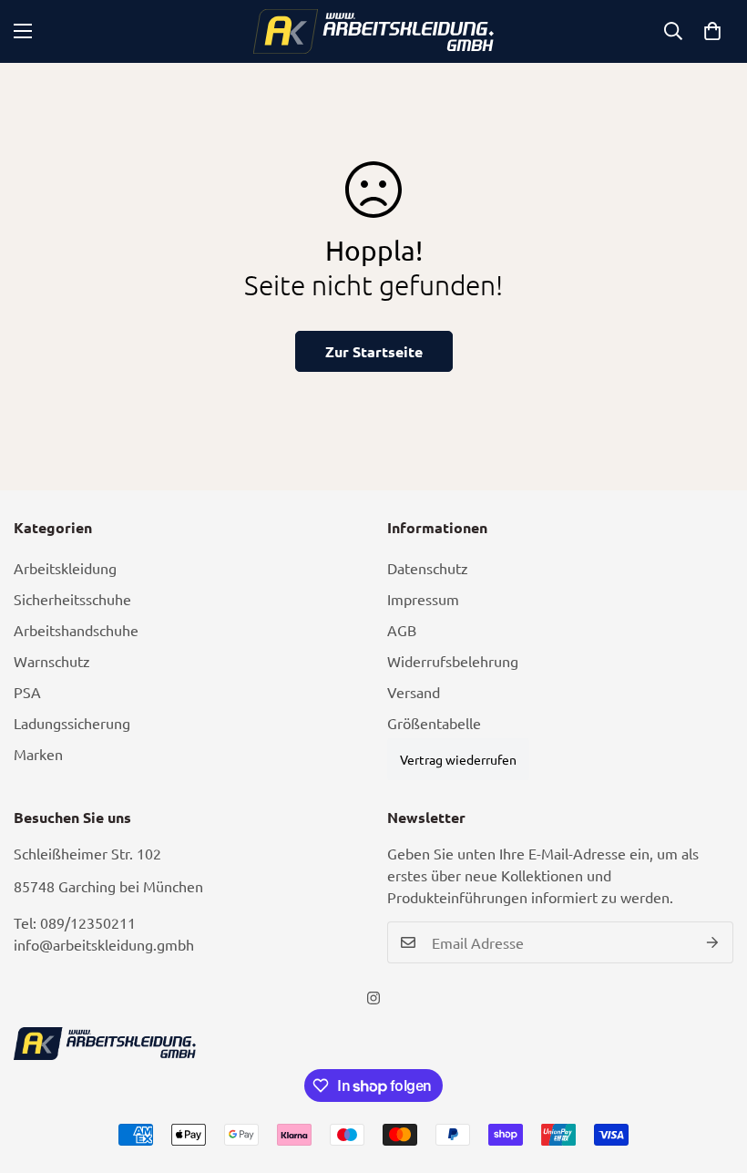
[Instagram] (373, 998)
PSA (27, 692)
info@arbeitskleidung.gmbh (104, 944)
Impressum (423, 599)
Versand (413, 692)
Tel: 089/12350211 (75, 922)
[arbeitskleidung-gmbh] (374, 31)
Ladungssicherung (72, 723)
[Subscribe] (712, 942)
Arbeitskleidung (65, 568)
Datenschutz (427, 568)
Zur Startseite (374, 351)
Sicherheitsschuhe (72, 599)
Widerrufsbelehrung (452, 661)
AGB (401, 630)
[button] (712, 31)
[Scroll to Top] (711, 1074)
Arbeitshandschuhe (76, 630)
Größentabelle (434, 723)
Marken (38, 754)
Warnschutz (52, 661)
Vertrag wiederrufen (458, 759)
